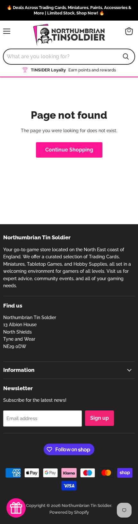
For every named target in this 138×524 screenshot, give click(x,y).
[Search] (125, 56)
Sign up (99, 418)
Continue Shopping (69, 150)
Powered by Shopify (69, 512)
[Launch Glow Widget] (16, 508)
